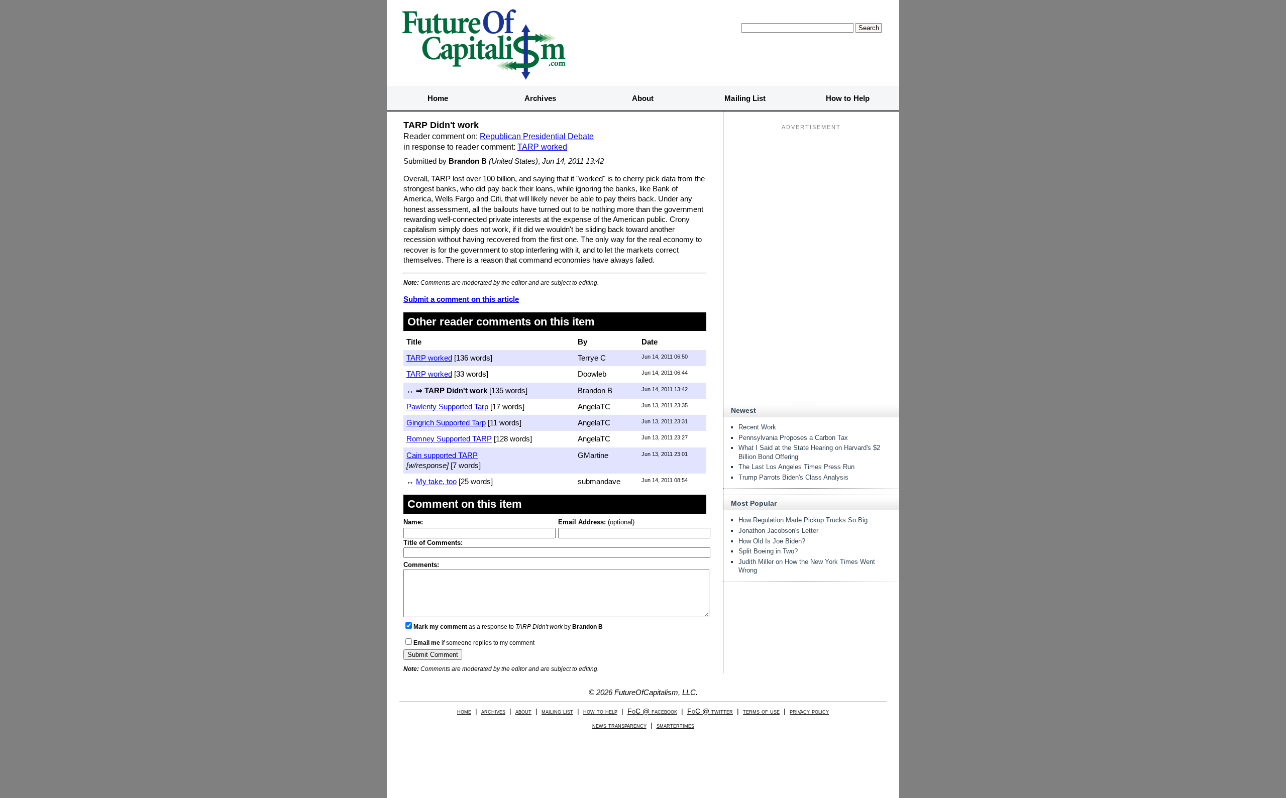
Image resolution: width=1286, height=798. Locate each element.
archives (493, 711)
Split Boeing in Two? (768, 551)
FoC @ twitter (710, 711)
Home (437, 98)
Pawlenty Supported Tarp (447, 406)
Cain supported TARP (442, 455)
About (643, 98)
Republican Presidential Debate (537, 136)
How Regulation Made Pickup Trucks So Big (803, 520)
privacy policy (809, 711)
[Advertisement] (811, 196)
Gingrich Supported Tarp (446, 422)
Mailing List (745, 98)
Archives (540, 98)
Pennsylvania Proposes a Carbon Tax (793, 437)
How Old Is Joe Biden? (771, 541)
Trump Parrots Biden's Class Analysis (793, 477)
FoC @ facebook (652, 711)
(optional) (596, 522)
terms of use (761, 711)
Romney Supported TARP (449, 438)
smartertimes (675, 725)
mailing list (557, 711)
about (523, 711)
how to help (600, 711)
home (464, 711)
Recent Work (757, 427)
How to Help (848, 98)
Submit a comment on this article (461, 299)
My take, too (436, 481)
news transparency (619, 725)
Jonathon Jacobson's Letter (778, 530)
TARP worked (542, 147)
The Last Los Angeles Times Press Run (796, 467)
